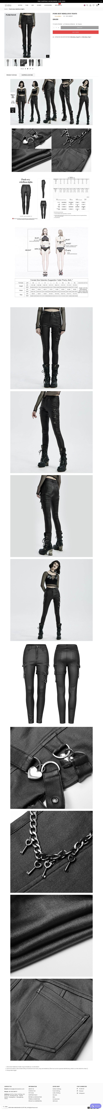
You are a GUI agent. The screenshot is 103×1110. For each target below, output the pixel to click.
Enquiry (80, 24)
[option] (27, 35)
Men (33, 5)
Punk (27, 5)
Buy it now (76, 32)
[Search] (87, 5)
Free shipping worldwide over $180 (51, 1)
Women (39, 5)
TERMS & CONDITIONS (34, 1099)
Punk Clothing (56, 1091)
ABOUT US (31, 1089)
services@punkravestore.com (16, 1089)
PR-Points (31, 1093)
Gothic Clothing (57, 1089)
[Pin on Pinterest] (30, 69)
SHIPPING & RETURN (27, 75)
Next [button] (48, 35)
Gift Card (55, 1101)
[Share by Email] (33, 69)
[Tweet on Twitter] (28, 69)
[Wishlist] (93, 5)
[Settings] (90, 5)
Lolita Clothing (56, 1093)
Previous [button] (5, 35)
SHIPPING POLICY (33, 1095)
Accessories (48, 5)
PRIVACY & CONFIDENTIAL (35, 1101)
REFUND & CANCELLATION (35, 1097)
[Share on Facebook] (25, 69)
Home (5, 9)
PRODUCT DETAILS (12, 75)
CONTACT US (32, 1091)
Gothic (20, 5)
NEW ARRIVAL (58, 5)
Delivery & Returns (70, 24)
